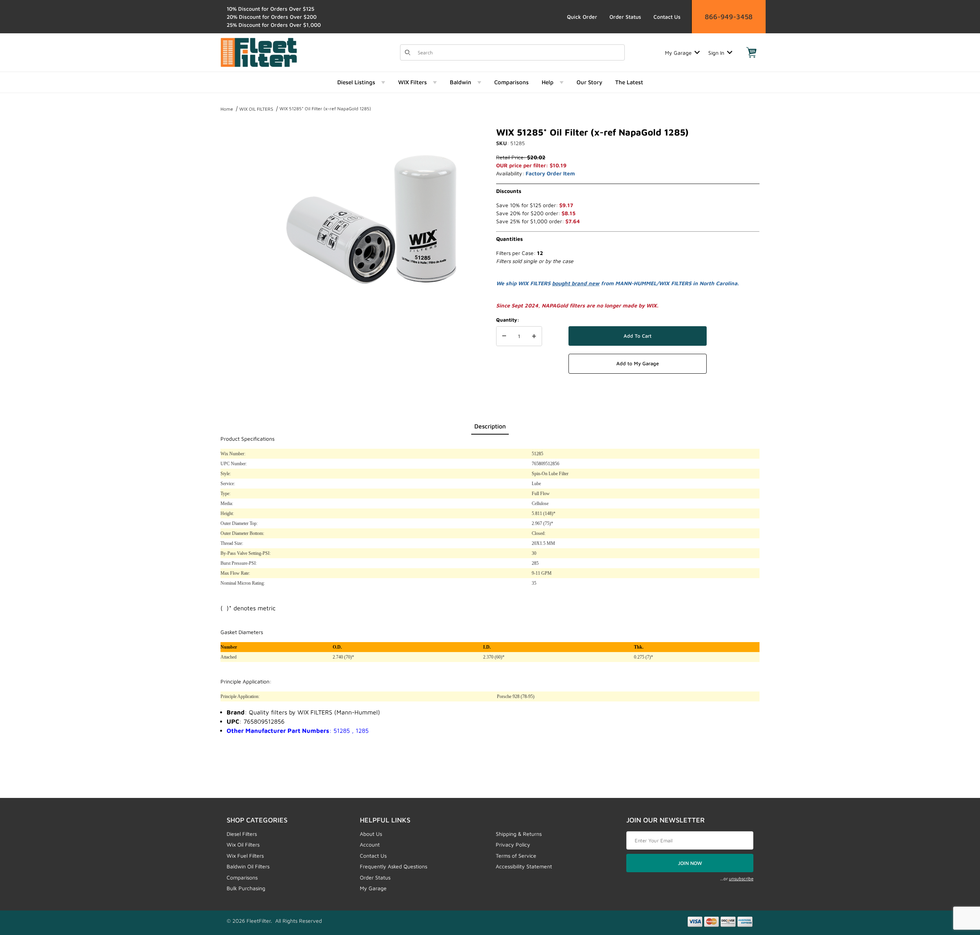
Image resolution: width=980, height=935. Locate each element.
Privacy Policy (513, 844)
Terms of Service (516, 855)
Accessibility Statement (524, 866)
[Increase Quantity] (534, 336)
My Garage (678, 52)
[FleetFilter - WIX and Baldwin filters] (258, 52)
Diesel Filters (242, 833)
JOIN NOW (690, 863)
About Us (371, 833)
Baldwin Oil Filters (248, 866)
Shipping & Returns (519, 833)
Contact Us (667, 16)
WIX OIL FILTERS (256, 109)
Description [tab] (490, 426)
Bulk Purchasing (246, 888)
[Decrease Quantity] (504, 336)
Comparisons (242, 877)
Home (226, 109)
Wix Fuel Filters (245, 855)
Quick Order (582, 16)
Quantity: (507, 320)
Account (370, 844)
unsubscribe (741, 878)
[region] (235, 215)
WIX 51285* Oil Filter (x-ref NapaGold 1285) (325, 108)
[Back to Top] (957, 887)
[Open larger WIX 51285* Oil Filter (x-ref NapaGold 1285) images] (371, 218)
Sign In (716, 52)
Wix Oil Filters (243, 844)
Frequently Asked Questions (393, 866)
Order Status (625, 16)
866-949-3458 (729, 17)
